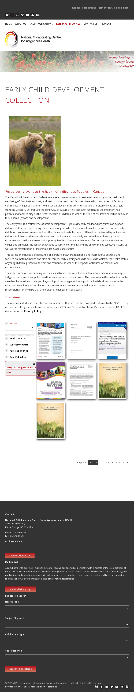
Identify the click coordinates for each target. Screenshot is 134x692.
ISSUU (37, 15)
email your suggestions (61, 578)
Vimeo (22, 15)
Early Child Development (76, 356)
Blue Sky (7, 15)
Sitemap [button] (52, 686)
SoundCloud (32, 15)
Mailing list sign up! (20, 589)
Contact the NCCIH (20, 555)
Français (106, 23)
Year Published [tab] (18, 357)
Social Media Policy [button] (34, 686)
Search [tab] (13, 323)
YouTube (27, 15)
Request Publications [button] (84, 7)
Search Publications (21, 668)
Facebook (12, 15)
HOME (8, 23)
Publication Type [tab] (19, 350)
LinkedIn (17, 15)
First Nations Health (111, 358)
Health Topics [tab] (17, 338)
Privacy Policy (32, 311)
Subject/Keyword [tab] (19, 344)
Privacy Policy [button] (13, 686)
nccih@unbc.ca (13, 541)
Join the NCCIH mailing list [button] (113, 7)
